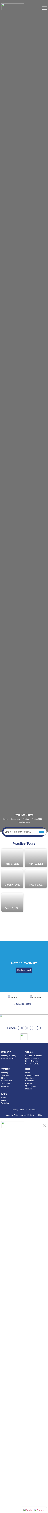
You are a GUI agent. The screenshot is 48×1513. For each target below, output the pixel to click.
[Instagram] (24, 1028)
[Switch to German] (39, 1510)
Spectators (15, 819)
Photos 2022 (37, 819)
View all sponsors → (23, 1004)
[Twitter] (39, 1028)
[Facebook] (20, 1028)
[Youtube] (34, 1028)
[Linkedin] (29, 1028)
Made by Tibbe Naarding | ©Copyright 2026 (24, 1115)
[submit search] (41, 832)
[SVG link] (44, 8)
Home (5, 819)
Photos (26, 819)
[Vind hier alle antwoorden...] (25, 831)
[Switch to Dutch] (27, 1510)
